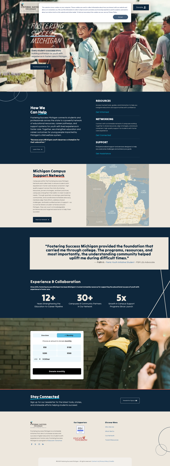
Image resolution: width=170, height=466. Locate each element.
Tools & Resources (111, 440)
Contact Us (95, 461)
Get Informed (102, 112)
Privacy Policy (104, 461)
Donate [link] (139, 7)
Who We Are (109, 427)
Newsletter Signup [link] (129, 400)
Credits (111, 461)
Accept (120, 17)
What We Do (109, 431)
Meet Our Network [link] (41, 219)
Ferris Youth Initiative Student (120, 262)
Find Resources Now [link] (39, 67)
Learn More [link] (36, 149)
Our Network (109, 435)
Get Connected (103, 135)
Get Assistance (103, 153)
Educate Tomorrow (55, 440)
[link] (31, 7)
